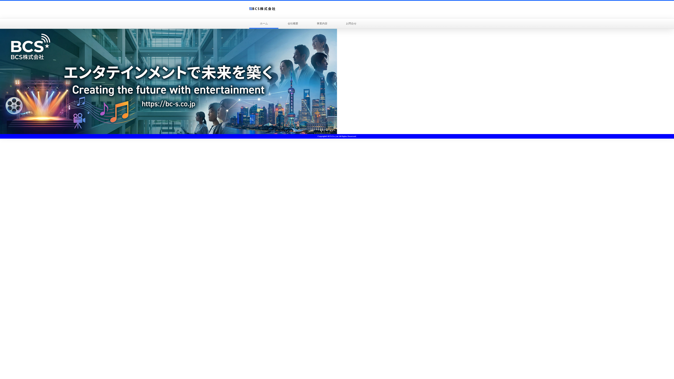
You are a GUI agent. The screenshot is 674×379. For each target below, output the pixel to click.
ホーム (264, 23)
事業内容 (322, 23)
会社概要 (293, 23)
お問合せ (351, 23)
